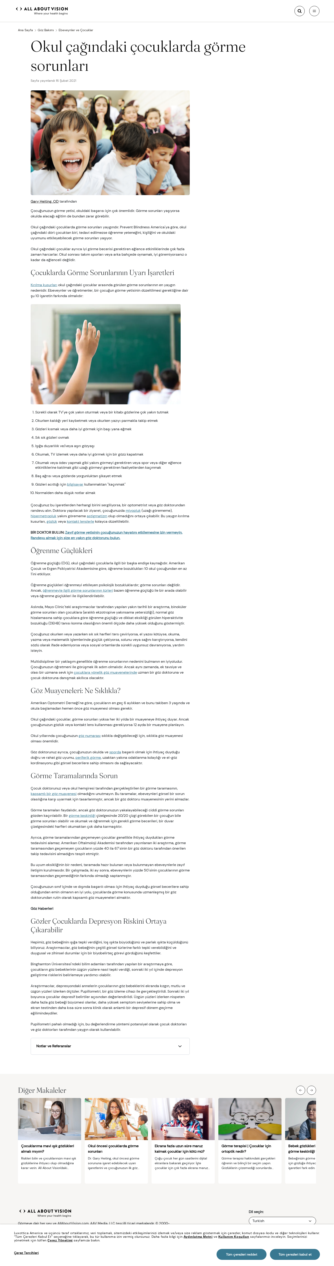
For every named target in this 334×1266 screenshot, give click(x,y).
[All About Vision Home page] (42, 10)
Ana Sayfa (25, 30)
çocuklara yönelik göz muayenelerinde (105, 672)
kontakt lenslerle (80, 521)
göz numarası (90, 735)
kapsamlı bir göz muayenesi (54, 793)
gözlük (52, 521)
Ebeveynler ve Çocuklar (76, 30)
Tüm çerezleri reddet (241, 1254)
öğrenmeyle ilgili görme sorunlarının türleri (78, 590)
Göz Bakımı (46, 30)
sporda (115, 752)
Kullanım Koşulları (233, 1236)
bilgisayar (75, 484)
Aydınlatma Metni (198, 1236)
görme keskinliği (82, 815)
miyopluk (133, 510)
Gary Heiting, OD (45, 201)
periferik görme (88, 757)
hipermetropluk (43, 516)
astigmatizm (97, 516)
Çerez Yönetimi (59, 1240)
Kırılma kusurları (44, 285)
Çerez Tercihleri (26, 1253)
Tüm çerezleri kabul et (295, 1254)
